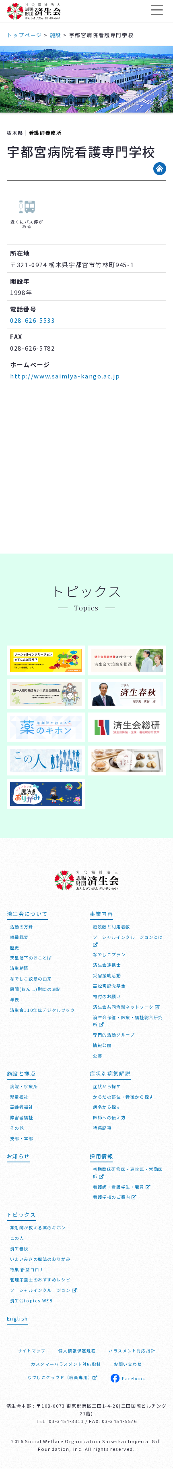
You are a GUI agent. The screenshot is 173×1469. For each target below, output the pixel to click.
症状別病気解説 (110, 1073)
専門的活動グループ (113, 1035)
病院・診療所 (24, 1086)
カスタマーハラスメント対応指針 (66, 1364)
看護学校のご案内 (112, 1197)
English (17, 1318)
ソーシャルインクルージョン (41, 1290)
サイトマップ (32, 1351)
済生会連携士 (107, 965)
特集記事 (102, 1128)
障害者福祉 (21, 1117)
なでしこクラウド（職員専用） (60, 1377)
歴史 (14, 948)
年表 (14, 1000)
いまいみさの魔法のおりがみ (40, 1259)
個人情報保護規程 (77, 1351)
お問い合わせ (128, 1364)
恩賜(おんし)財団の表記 (35, 989)
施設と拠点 (21, 1073)
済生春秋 (19, 1248)
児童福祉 (19, 1097)
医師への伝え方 (109, 1117)
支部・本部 (21, 1138)
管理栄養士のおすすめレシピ (40, 1280)
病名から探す (107, 1107)
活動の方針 (21, 927)
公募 (97, 1056)
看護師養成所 (45, 132)
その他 (17, 1128)
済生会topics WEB (31, 1301)
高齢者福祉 (21, 1107)
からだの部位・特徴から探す (123, 1097)
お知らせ (18, 1156)
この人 (17, 1238)
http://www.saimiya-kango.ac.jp (65, 376)
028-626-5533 (32, 320)
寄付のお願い (107, 996)
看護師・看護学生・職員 (119, 1187)
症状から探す (107, 1086)
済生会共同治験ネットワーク (124, 1007)
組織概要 (19, 937)
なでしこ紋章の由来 (31, 979)
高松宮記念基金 (109, 986)
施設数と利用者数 (111, 927)
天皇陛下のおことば (31, 958)
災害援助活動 (107, 975)
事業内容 (101, 913)
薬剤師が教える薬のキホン (38, 1228)
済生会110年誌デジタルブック (42, 1010)
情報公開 (102, 1045)
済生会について (27, 913)
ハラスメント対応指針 (132, 1351)
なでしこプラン (109, 954)
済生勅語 (19, 968)
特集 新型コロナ (27, 1269)
